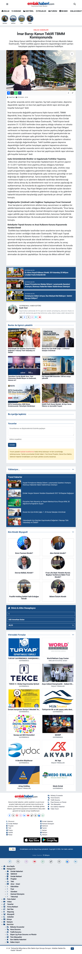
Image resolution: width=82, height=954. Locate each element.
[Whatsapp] (42, 815)
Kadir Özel (12, 97)
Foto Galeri (11, 899)
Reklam (44, 832)
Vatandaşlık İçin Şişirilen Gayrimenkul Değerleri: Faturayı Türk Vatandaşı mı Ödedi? (21, 350)
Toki (9, 828)
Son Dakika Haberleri (58, 807)
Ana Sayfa (10, 866)
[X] (13, 815)
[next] (67, 861)
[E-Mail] (21, 317)
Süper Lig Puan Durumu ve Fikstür (23, 934)
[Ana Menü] (7, 4)
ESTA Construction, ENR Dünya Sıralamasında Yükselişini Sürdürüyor (21, 405)
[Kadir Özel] (13, 309)
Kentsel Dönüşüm (48, 824)
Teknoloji (14, 897)
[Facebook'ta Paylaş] (8, 93)
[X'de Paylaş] (12, 93)
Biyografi (10, 914)
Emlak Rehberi (13, 824)
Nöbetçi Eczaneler (57, 795)
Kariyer (44, 830)
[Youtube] (39, 317)
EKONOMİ (17, 11)
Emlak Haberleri (41, 30)
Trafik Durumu (55, 800)
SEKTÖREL (29, 11)
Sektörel (45, 826)
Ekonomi (11, 821)
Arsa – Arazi (15, 884)
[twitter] (18, 861)
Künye (10, 835)
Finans (10, 830)
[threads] (59, 861)
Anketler (10, 917)
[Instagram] (32, 317)
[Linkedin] (36, 317)
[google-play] (50, 840)
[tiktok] (51, 861)
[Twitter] (28, 317)
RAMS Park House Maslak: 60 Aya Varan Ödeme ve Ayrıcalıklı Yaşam (57, 405)
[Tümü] (73, 469)
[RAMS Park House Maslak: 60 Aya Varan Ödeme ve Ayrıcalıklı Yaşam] (58, 393)
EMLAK (6, 11)
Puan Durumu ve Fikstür (58, 802)
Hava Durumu (55, 798)
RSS (13, 849)
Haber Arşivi (55, 809)
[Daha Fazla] (19, 93)
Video (9, 902)
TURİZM (54, 11)
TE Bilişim (46, 855)
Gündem (13, 892)
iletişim (44, 835)
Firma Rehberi (12, 907)
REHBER (64, 11)
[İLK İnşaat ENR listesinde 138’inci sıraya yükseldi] (58, 365)
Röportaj (10, 912)
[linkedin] (75, 861)
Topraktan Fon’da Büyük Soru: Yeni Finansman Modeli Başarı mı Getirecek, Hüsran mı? (22, 378)
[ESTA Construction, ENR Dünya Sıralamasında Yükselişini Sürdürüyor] (24, 393)
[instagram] (26, 861)
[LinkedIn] (24, 815)
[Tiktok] (31, 815)
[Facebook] (24, 317)
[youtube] (34, 861)
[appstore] (32, 840)
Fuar (12, 889)
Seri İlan (10, 909)
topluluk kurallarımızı (27, 452)
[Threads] (35, 815)
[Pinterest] (17, 815)
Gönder (12, 445)
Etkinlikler (14, 887)
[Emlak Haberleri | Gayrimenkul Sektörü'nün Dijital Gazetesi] (41, 4)
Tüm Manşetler (56, 804)
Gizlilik (10, 832)
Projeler (11, 826)
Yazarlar (10, 904)
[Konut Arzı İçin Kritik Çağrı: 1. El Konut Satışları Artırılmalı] (58, 338)
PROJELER (42, 11)
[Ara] (75, 4)
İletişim (10, 922)
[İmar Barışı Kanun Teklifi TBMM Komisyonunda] (41, 70)
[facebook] (10, 861)
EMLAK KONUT (76, 11)
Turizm (44, 828)
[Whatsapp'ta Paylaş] (16, 93)
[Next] (39, 815)
